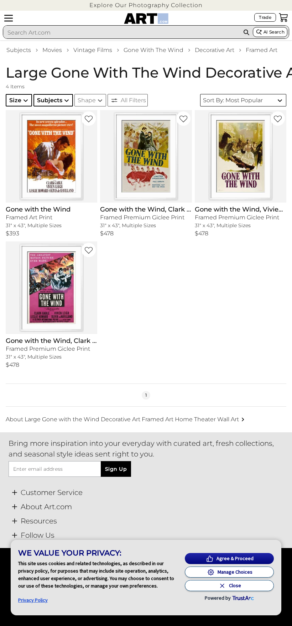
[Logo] (146, 18)
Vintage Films (92, 50)
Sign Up (116, 469)
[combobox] (121, 32)
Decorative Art (214, 50)
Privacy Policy (33, 600)
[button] (146, 5)
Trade (265, 17)
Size (15, 100)
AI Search (274, 32)
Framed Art (261, 50)
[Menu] (8, 18)
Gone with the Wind (153, 50)
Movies (52, 50)
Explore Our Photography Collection (146, 5)
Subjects (18, 50)
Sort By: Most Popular (233, 100)
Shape (87, 100)
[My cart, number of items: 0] (283, 17)
